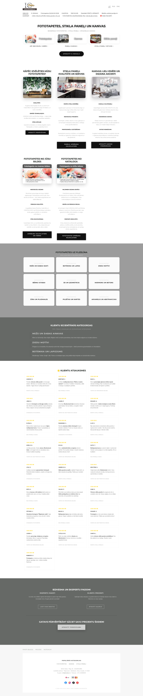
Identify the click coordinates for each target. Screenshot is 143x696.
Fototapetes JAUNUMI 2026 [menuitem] (50, 13)
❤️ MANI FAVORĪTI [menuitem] (106, 16)
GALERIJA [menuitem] (65, 13)
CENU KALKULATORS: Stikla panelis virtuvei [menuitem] (46, 16)
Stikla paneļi (81, 664)
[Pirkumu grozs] (106, 6)
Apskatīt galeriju (95, 606)
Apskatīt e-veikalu (71, 54)
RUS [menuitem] (113, 6)
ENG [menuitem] (118, 6)
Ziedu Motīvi (40, 342)
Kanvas (71, 664)
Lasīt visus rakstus (47, 606)
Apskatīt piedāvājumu (37, 132)
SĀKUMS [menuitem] (25, 13)
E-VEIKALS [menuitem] (34, 13)
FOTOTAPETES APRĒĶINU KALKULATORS (71, 236)
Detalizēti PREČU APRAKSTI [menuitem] (90, 13)
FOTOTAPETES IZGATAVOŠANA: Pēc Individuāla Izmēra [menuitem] (80, 16)
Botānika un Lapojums (47, 351)
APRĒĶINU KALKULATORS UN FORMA (37, 234)
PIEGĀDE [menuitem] (38, 649)
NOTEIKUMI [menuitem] (47, 649)
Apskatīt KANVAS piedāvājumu (105, 145)
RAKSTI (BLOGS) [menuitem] (28, 649)
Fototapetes (62, 664)
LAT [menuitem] (109, 6)
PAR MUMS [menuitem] (74, 13)
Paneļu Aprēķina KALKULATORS (71, 145)
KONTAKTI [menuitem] (26, 16)
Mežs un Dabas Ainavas (47, 333)
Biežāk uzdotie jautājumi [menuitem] (110, 13)
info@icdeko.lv (66, 673)
